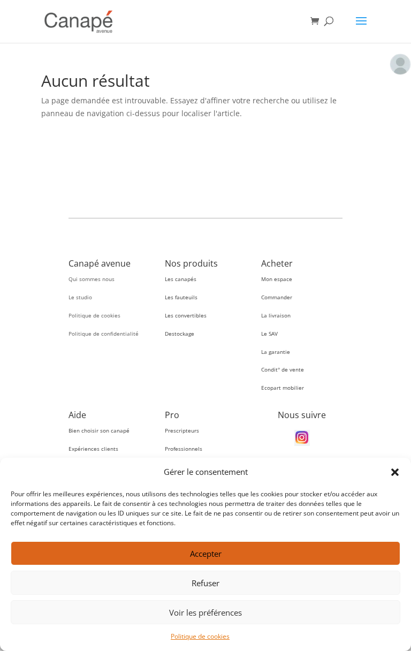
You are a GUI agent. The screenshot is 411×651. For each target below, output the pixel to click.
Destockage (179, 333)
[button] (395, 472)
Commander (276, 297)
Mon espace (276, 279)
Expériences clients (93, 448)
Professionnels (183, 448)
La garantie (275, 351)
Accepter (206, 553)
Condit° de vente (282, 369)
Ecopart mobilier (282, 387)
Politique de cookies (200, 636)
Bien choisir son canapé (99, 430)
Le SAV (269, 333)
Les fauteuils (181, 297)
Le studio (80, 297)
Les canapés (180, 279)
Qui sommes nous (91, 279)
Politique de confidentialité (103, 333)
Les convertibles (186, 315)
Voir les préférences (205, 612)
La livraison (276, 315)
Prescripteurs (182, 430)
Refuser (205, 583)
